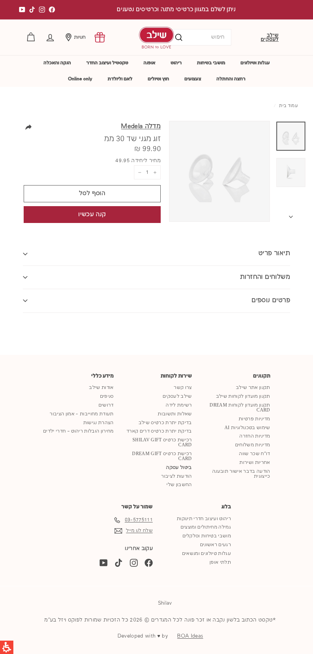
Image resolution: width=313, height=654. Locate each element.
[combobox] (199, 37)
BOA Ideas (190, 636)
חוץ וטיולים (158, 78)
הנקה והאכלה (57, 62)
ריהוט (176, 62)
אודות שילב (101, 387)
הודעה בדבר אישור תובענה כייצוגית (241, 474)
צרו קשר (183, 387)
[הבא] (291, 215)
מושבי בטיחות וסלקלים (206, 536)
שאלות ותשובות (175, 414)
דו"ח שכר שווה (254, 453)
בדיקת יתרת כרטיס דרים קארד (159, 431)
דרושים (106, 405)
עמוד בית (288, 106)
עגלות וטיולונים (255, 62)
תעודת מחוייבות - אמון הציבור (81, 414)
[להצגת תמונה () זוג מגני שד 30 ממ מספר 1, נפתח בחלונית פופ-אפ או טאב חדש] (290, 136)
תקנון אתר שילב (253, 387)
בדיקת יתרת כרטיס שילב (165, 422)
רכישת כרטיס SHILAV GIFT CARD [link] (162, 442)
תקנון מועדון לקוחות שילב (243, 396)
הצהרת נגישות (98, 422)
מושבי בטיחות (211, 62)
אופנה (149, 62)
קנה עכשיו (92, 214)
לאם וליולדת (120, 78)
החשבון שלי (179, 484)
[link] (100, 37)
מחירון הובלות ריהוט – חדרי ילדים (78, 431)
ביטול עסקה (179, 467)
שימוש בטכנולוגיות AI (247, 427)
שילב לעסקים (270, 37)
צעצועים (192, 78)
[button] (50, 37)
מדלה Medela (141, 126)
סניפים (107, 396)
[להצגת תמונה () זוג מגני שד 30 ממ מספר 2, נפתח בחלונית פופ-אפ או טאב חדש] (290, 172)
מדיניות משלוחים (252, 445)
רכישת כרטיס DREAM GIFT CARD (162, 456)
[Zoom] (219, 171)
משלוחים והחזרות (265, 277)
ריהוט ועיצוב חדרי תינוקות (204, 518)
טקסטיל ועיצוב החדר (107, 62)
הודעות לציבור (176, 476)
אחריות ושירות (254, 462)
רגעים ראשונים (215, 544)
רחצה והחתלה (230, 78)
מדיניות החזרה (254, 436)
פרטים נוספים (271, 300)
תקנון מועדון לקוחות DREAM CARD (240, 408)
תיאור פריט (274, 253)
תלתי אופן (220, 562)
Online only (80, 78)
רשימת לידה (179, 405)
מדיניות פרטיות (254, 418)
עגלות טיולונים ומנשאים (206, 553)
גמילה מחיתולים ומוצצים (206, 527)
